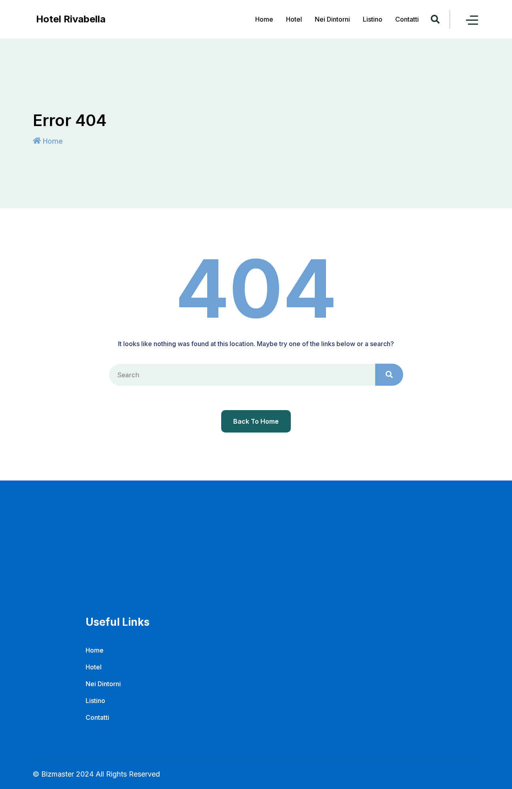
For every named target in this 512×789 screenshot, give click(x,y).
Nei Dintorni (332, 19)
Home (264, 19)
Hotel (294, 19)
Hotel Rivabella (71, 19)
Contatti (407, 19)
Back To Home (256, 421)
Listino (372, 19)
